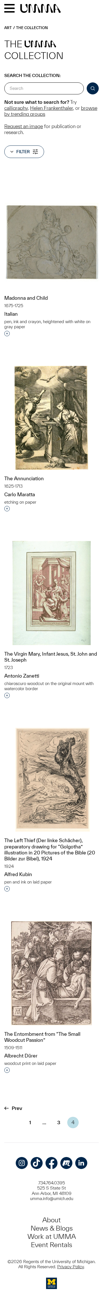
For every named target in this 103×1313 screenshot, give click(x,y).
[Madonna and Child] (51, 242)
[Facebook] (51, 1163)
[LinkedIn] (81, 1163)
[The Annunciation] (51, 418)
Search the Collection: (32, 75)
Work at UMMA (51, 1236)
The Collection (32, 28)
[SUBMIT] (93, 88)
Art (8, 28)
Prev (17, 1108)
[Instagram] (22, 1163)
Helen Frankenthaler (51, 108)
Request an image (23, 126)
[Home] (40, 9)
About (51, 1220)
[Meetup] (66, 1163)
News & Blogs (52, 1228)
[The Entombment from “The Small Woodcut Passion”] (51, 973)
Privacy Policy (70, 1266)
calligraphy (16, 108)
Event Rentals (51, 1245)
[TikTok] (37, 1163)
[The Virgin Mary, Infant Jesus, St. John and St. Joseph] (52, 593)
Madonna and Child (26, 298)
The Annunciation (24, 478)
